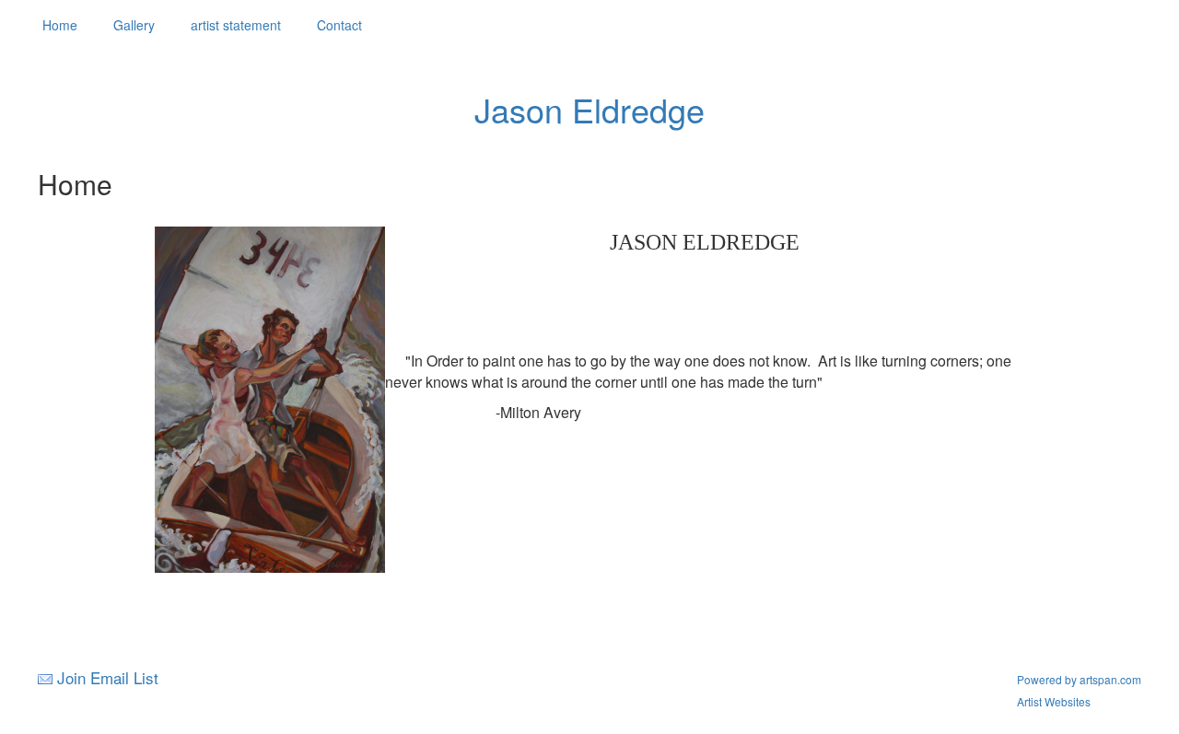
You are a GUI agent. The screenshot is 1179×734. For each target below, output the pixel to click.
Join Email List (107, 677)
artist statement (236, 25)
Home (59, 25)
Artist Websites (1054, 701)
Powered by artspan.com (1079, 679)
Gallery (134, 25)
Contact (339, 25)
